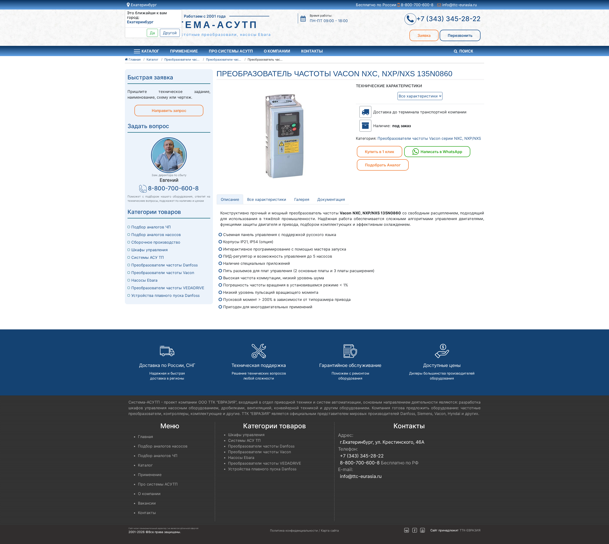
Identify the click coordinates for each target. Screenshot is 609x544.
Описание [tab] (230, 199)
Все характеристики (419, 96)
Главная (145, 436)
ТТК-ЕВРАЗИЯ (470, 530)
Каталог (145, 465)
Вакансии (147, 503)
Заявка (424, 35)
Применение (184, 51)
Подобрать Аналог (383, 165)
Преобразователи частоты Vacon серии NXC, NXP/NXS (429, 138)
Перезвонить (460, 35)
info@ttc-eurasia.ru (459, 4)
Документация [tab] (331, 199)
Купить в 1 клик (379, 151)
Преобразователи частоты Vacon (162, 272)
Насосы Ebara (144, 280)
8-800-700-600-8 (416, 4)
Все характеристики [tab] (266, 199)
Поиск (466, 51)
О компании (277, 51)
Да (152, 32)
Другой (170, 32)
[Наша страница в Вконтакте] (406, 530)
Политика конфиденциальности (294, 530)
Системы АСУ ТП (147, 257)
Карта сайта (330, 530)
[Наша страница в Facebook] (415, 530)
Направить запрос (169, 110)
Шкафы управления (149, 249)
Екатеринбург (143, 4)
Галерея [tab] (301, 199)
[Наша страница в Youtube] (422, 530)
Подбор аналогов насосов (156, 234)
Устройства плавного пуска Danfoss (165, 295)
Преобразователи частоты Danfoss (164, 265)
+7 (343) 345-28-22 (362, 456)
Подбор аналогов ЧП (151, 227)
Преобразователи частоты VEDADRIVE (167, 287)
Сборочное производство (155, 242)
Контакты (312, 51)
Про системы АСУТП (231, 51)
